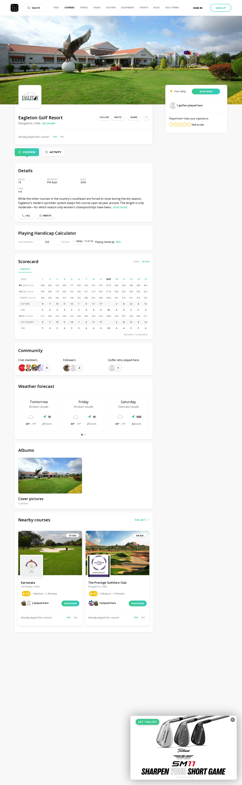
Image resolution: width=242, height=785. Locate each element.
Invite (118, 117)
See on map (48, 123)
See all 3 (140, 520)
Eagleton (25, 268)
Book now (70, 603)
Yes (55, 136)
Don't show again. (184, 776)
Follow (104, 117)
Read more (120, 207)
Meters (145, 261)
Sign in (197, 8)
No (62, 136)
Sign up (221, 8)
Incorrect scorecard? (136, 334)
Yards (136, 261)
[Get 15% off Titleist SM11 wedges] (183, 748)
